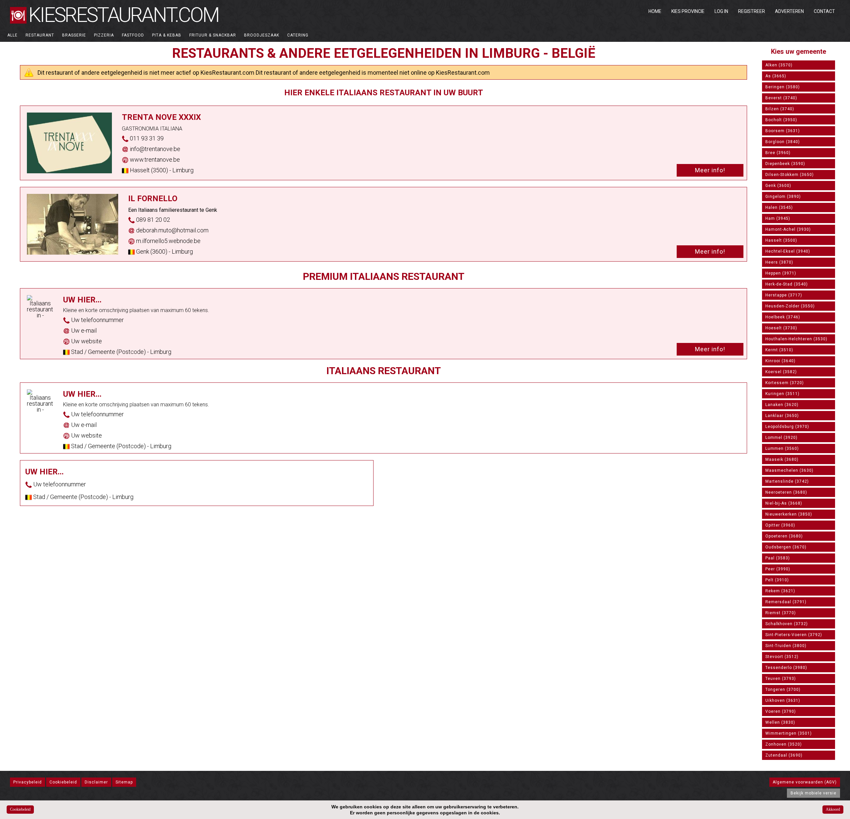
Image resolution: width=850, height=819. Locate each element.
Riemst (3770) (780, 613)
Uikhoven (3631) (782, 700)
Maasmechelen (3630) (789, 470)
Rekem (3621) (780, 591)
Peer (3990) (777, 569)
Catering (297, 35)
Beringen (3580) (782, 87)
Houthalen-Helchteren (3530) (796, 339)
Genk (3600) (778, 185)
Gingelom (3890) (783, 196)
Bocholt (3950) (781, 120)
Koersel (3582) (781, 371)
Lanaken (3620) (782, 404)
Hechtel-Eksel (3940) (787, 251)
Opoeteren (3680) (784, 536)
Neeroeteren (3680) (786, 492)
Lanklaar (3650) (782, 415)
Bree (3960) (778, 152)
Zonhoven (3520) (783, 744)
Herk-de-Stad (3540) (786, 284)
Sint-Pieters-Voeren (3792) (793, 634)
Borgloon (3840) (782, 141)
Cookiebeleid (63, 782)
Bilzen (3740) (779, 109)
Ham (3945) (777, 218)
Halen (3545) (779, 207)
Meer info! (710, 170)
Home (654, 11)
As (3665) (775, 76)
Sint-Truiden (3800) (786, 645)
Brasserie (74, 35)
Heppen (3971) (780, 273)
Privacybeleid (27, 782)
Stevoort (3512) (782, 656)
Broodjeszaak (261, 35)
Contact (824, 11)
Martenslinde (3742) (787, 481)
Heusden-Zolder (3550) (790, 306)
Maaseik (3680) (782, 459)
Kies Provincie (688, 11)
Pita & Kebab (166, 35)
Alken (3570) (779, 65)
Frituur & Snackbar (212, 35)
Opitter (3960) (780, 525)
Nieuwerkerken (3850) (788, 514)
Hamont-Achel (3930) (788, 229)
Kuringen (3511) (782, 393)
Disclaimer (96, 782)
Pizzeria (104, 35)
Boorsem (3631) (782, 130)
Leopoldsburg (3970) (787, 426)
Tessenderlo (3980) (786, 667)
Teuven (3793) (780, 678)
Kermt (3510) (779, 350)
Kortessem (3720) (784, 382)
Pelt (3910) (777, 580)
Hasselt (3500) (781, 240)
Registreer (751, 11)
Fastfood (133, 35)
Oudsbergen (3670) (786, 547)
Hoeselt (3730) (781, 328)
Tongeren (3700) (783, 689)
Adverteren (789, 11)
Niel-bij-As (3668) (783, 503)
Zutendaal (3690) (784, 755)
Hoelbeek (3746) (782, 317)
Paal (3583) (777, 558)
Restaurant (40, 35)
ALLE (12, 35)
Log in (721, 11)
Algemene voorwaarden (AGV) (805, 782)
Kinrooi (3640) (780, 361)
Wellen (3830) (780, 722)
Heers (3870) (779, 262)
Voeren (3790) (780, 711)
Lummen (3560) (782, 448)
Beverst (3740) (781, 98)
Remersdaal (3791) (786, 602)
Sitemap (124, 782)
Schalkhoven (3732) (786, 623)
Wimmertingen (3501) (788, 733)
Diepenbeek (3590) (785, 163)
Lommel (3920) (781, 437)
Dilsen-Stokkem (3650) (789, 174)
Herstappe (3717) (783, 295)
